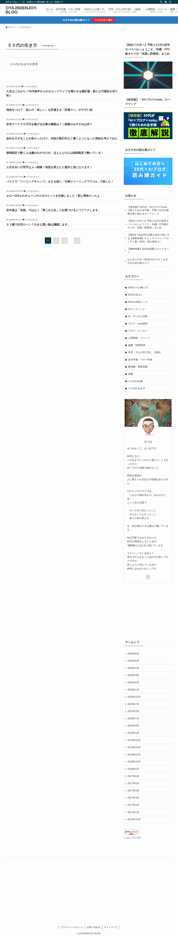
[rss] (165, 2)
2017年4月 (133, 790)
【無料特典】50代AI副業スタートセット (148, 250)
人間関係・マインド (139, 338)
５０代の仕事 (135, 381)
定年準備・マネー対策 (140, 359)
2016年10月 (134, 819)
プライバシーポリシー (72, 927)
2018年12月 (134, 754)
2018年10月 (134, 761)
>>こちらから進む (103, 20)
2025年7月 (133, 704)
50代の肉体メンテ (138, 301)
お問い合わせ (93, 927)
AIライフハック (136, 309)
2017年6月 (133, 776)
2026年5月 (133, 660)
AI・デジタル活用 (137, 316)
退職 (130, 374)
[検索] (170, 2)
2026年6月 (133, 653)
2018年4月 (133, 768)
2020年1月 (133, 732)
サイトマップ (111, 927)
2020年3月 (133, 725)
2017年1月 (133, 812)
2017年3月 (133, 797)
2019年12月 (134, 740)
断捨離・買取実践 (138, 366)
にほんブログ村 (132, 837)
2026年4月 (133, 668)
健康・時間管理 (136, 345)
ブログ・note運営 (138, 323)
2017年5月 (133, 783)
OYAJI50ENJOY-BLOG (22, 10)
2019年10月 (134, 747)
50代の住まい (135, 294)
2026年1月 (133, 689)
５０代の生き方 (136, 388)
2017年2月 (133, 805)
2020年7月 (133, 718)
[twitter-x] (161, 2)
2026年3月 (133, 675)
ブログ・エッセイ (138, 330)
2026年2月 (133, 682)
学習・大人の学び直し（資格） (145, 352)
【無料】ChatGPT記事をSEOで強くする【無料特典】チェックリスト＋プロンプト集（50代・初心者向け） (148, 238)
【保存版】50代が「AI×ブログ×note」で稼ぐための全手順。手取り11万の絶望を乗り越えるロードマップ (148, 210)
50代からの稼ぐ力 (138, 287)
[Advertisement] (148, 611)
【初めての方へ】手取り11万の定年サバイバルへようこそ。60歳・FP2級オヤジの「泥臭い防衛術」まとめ (148, 224)
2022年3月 (133, 711)
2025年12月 (134, 696)
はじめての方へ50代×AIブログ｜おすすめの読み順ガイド (147, 261)
